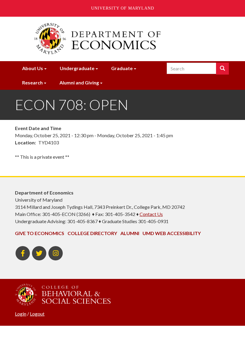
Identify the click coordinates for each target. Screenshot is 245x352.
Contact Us (151, 214)
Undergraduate (77, 68)
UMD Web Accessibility (172, 233)
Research (32, 82)
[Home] (122, 39)
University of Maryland (122, 8)
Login (20, 314)
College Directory (92, 233)
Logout (37, 314)
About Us (32, 68)
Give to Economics (39, 233)
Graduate (122, 68)
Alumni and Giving (79, 82)
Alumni (129, 233)
